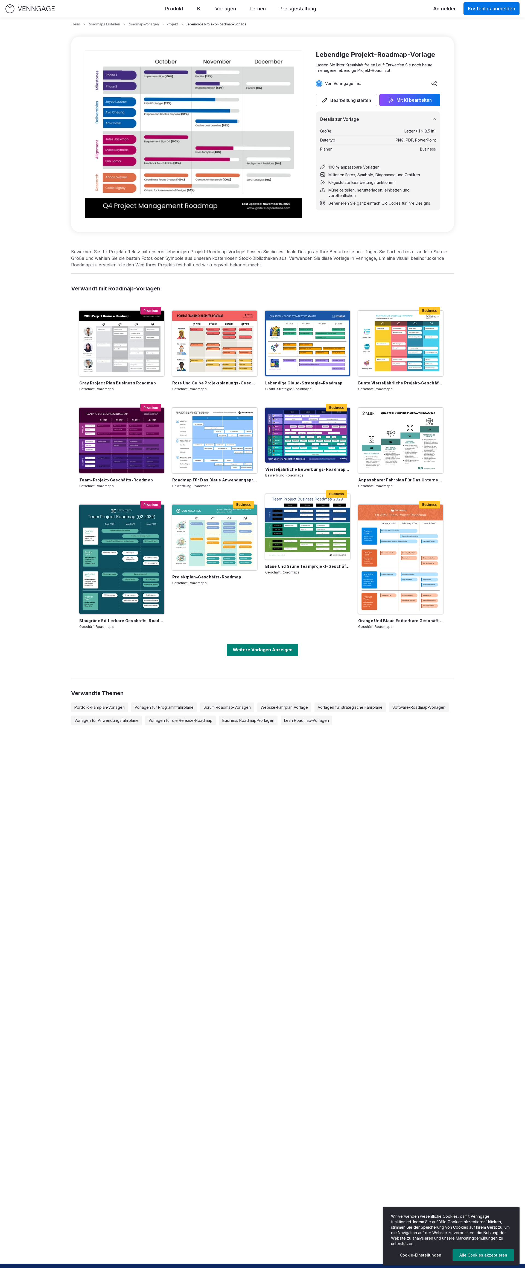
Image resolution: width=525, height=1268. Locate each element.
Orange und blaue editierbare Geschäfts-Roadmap (400, 620)
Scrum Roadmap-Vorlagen (227, 707)
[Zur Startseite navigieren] (30, 8)
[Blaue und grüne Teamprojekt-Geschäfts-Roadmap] (307, 527)
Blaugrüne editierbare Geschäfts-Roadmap (121, 620)
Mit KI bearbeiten (414, 100)
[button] (346, 100)
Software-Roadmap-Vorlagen (418, 707)
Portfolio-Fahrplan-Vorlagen (99, 707)
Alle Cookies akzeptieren (483, 1255)
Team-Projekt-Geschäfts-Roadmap (116, 480)
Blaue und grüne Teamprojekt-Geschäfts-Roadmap (307, 566)
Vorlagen (225, 8)
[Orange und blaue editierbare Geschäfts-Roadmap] (400, 559)
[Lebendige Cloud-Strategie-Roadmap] (307, 343)
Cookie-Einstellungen (420, 1255)
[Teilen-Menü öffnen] (434, 84)
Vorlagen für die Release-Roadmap (180, 720)
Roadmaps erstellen (104, 24)
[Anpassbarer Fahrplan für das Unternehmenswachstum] (400, 440)
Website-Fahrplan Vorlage (284, 707)
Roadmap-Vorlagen (143, 24)
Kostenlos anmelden (491, 8)
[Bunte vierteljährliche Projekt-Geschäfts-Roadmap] (400, 343)
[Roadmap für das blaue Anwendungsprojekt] (214, 440)
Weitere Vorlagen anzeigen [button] (263, 649)
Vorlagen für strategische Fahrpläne (350, 707)
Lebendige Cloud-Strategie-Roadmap (304, 383)
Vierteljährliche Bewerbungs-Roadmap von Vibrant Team (307, 469)
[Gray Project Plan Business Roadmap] (121, 343)
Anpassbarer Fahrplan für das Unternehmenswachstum (400, 480)
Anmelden (445, 8)
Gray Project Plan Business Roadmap (117, 383)
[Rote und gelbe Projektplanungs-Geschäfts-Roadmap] (214, 343)
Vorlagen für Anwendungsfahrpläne (106, 720)
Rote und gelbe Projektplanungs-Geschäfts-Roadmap (214, 383)
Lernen (258, 8)
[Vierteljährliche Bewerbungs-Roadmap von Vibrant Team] (307, 435)
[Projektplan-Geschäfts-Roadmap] (214, 537)
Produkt (174, 8)
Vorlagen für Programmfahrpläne (164, 707)
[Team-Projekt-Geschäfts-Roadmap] (121, 440)
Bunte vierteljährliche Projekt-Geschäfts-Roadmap (400, 383)
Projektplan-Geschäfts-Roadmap (206, 577)
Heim (76, 24)
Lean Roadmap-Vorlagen (306, 720)
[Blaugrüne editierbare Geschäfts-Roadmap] (121, 559)
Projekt (172, 24)
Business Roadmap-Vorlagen (248, 720)
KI (199, 8)
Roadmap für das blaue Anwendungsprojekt (214, 480)
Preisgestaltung (297, 8)
